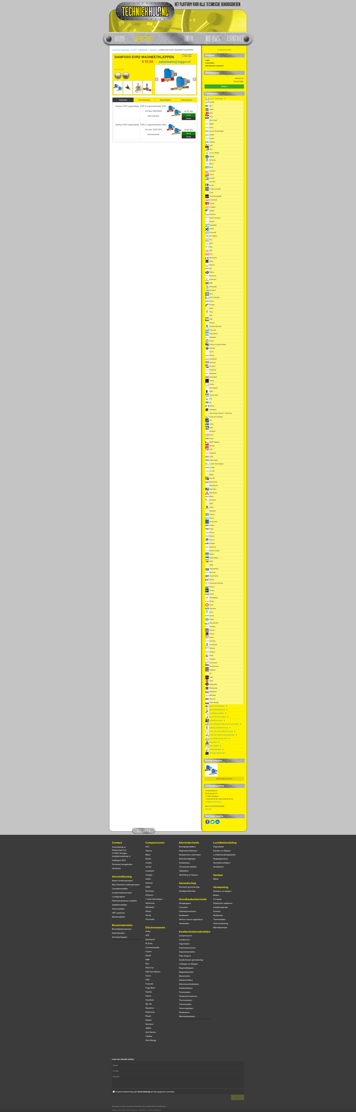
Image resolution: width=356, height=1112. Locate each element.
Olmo (211, 507)
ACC (211, 106)
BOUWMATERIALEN (217, 710)
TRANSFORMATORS (217, 753)
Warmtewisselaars (187, 1016)
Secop (211, 590)
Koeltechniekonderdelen (194, 931)
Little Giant (213, 460)
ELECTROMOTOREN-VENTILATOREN (224, 724)
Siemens (212, 608)
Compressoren (155, 842)
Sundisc (212, 627)
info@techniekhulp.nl (213, 802)
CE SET (212, 182)
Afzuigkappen (185, 903)
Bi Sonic (212, 160)
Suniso (212, 630)
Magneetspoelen (186, 972)
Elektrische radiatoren (222, 903)
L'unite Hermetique (216, 464)
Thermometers (185, 1000)
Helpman (212, 373)
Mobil (211, 496)
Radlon (212, 543)
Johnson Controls (216, 417)
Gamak (212, 348)
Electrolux (213, 258)
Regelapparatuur (220, 859)
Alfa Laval (213, 120)
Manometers (184, 976)
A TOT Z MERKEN (139, 50)
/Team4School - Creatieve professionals (149, 1110)
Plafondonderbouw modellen (124, 901)
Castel (211, 178)
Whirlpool (213, 692)
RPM (211, 565)
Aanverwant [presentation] (186, 100)
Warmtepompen (220, 927)
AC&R (211, 102)
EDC (211, 243)
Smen (211, 619)
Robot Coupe (214, 551)
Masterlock (213, 486)
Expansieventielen (187, 952)
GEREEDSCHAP (215, 721)
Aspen (211, 138)
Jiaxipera (212, 410)
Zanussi (212, 699)
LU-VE (211, 471)
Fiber (211, 308)
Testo (211, 655)
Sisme (211, 616)
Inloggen (114, 1110)
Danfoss (153, 50)
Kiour (211, 439)
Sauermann (213, 576)
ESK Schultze (214, 297)
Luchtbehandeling (225, 842)
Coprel (212, 203)
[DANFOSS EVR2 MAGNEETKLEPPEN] (175, 94)
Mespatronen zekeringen (190, 855)
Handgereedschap (187, 891)
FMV (147, 980)
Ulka (211, 677)
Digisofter (213, 225)
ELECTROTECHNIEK (217, 717)
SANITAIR (213, 742)
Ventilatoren (218, 867)
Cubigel (212, 207)
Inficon (211, 406)
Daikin (211, 211)
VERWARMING (215, 750)
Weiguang (213, 688)
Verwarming (220, 887)
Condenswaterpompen (122, 893)
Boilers (216, 895)
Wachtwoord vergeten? (214, 66)
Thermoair (213, 663)
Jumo (211, 424)
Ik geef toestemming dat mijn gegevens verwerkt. (145, 1092)
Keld (211, 428)
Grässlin (212, 363)
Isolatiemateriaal (220, 907)
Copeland (213, 200)
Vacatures (116, 868)
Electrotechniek (189, 842)
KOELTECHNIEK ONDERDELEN (221, 735)
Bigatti (211, 156)
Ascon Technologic (216, 131)
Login (207, 60)
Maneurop (213, 482)
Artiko (211, 124)
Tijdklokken (184, 871)
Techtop (212, 641)
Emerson (212, 279)
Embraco (212, 276)
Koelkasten (184, 915)
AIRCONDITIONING (216, 706)
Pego (211, 529)
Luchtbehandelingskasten (224, 855)
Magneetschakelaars (188, 851)
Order (188, 118)
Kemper (212, 431)
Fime (211, 312)
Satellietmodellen (119, 905)
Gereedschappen (119, 937)
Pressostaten (185, 992)
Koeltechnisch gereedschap (191, 960)
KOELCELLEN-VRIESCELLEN (221, 731)
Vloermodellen (118, 909)
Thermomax (213, 666)
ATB (210, 146)
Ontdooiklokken (186, 988)
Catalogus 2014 (119, 860)
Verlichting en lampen (188, 875)
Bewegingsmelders (187, 847)
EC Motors (213, 236)
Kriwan (212, 446)
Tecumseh (213, 645)
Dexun (211, 222)
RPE (211, 561)
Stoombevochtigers (221, 863)
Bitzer (211, 164)
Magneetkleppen (186, 968)
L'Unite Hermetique (153, 899)
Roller (211, 554)
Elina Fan (149, 968)
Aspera (212, 142)
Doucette (212, 232)
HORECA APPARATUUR (218, 728)
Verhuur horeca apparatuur (191, 919)
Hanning (212, 370)
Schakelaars (184, 863)
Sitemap (208, 809)
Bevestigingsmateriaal (121, 929)
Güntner (212, 366)
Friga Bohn (213, 334)
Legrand (212, 453)
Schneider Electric (216, 583)
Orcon (211, 518)
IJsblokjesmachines (187, 911)
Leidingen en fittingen (188, 964)
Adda (211, 109)
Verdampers (184, 1012)
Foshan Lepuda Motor (217, 344)
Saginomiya (213, 569)
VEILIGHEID (214, 746)
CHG (211, 193)
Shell (211, 605)
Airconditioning (122, 876)
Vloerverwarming (220, 923)
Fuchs (211, 341)
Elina (211, 261)
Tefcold (212, 648)
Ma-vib (212, 478)
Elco (211, 254)
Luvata (212, 467)
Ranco (211, 540)
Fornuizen (183, 907)
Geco (211, 352)
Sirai (211, 612)
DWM (147, 887)
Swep (211, 637)
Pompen (217, 911)
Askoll (211, 135)
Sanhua (212, 572)
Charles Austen (215, 189)
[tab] (123, 99)
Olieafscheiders (186, 980)
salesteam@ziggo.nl (175, 62)
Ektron (211, 272)
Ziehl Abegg (213, 703)
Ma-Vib (148, 1004)
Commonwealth (215, 196)
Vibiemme (213, 684)
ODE (211, 504)
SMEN (148, 1028)
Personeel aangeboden (122, 864)
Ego (210, 247)
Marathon (149, 1008)
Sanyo (211, 580)
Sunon (211, 634)
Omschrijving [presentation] (144, 100)
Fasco (211, 301)
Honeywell (213, 388)
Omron (212, 514)
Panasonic (213, 522)
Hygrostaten (184, 944)
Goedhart (213, 359)
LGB (211, 457)
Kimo (211, 435)
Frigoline (212, 337)
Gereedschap (187, 883)
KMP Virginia (214, 442)
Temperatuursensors (188, 996)
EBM (147, 959)
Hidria (211, 384)
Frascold (212, 330)
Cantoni (212, 171)
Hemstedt (213, 377)
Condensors (184, 940)
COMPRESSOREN (216, 713)
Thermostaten (185, 1004)
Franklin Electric (215, 326)
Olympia (212, 511)
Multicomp (149, 1012)
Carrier (148, 867)
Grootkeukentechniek (193, 899)
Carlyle (148, 863)
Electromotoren (155, 927)
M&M (211, 475)
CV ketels (217, 899)
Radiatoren (218, 915)
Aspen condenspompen (122, 880)
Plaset (211, 536)
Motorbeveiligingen (187, 859)
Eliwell (211, 265)
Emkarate (213, 287)
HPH (211, 392)
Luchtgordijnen (118, 897)
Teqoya (212, 652)
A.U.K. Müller (214, 153)
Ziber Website (122, 1110)
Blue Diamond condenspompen (126, 884)
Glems (211, 355)
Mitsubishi (213, 493)
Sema (211, 594)
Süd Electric (150, 1032)
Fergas (212, 305)
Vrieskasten (184, 923)
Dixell (211, 229)
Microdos (212, 489)
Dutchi (148, 955)
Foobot (212, 323)
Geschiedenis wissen (224, 779)
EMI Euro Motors (152, 972)
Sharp (211, 601)
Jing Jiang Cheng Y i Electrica (220, 413)
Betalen (224, 86)
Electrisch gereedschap (189, 887)
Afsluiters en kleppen (222, 891)
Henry (211, 381)
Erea (211, 294)
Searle (211, 587)
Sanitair (218, 875)
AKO (211, 113)
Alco (211, 117)
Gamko (148, 992)
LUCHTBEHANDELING (218, 739)
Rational (212, 547)
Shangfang (213, 598)
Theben (212, 659)
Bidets (216, 879)
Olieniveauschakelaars (189, 984)
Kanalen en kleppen (222, 851)
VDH (211, 681)
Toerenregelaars (186, 1008)
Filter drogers (185, 956)
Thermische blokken (188, 867)
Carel (211, 175)
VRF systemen (118, 913)
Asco (211, 128)
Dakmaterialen (118, 933)
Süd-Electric (214, 623)
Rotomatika (213, 558)
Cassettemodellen (120, 889)
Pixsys (211, 533)
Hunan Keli (213, 395)
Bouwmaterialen (122, 925)
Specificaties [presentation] (165, 100)
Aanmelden (209, 63)
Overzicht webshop (120, 50)
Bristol (148, 859)
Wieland (212, 695)
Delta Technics (215, 218)
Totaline (212, 670)
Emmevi (212, 290)
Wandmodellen (118, 917)
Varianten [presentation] (123, 100)
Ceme (211, 185)
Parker (211, 525)
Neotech (212, 500)
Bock (211, 167)
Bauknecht (150, 939)
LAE (211, 449)
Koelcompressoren (187, 948)
